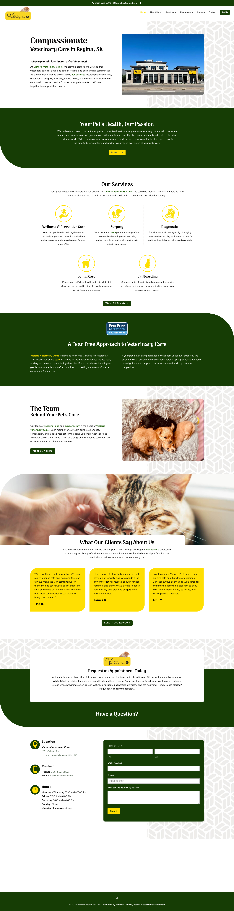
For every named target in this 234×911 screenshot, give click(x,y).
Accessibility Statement (153, 904)
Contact (212, 12)
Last (156, 756)
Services (169, 12)
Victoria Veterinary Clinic (44, 355)
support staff (72, 426)
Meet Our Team (43, 451)
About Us (154, 12)
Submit (113, 811)
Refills (225, 12)
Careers (201, 12)
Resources (185, 12)
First (109, 756)
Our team (151, 549)
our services (78, 74)
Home (143, 12)
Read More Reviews (117, 623)
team (113, 232)
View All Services (117, 303)
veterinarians (51, 426)
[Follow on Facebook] (117, 898)
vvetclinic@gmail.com (61, 775)
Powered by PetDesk (113, 904)
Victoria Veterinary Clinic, (48, 66)
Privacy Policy (132, 904)
